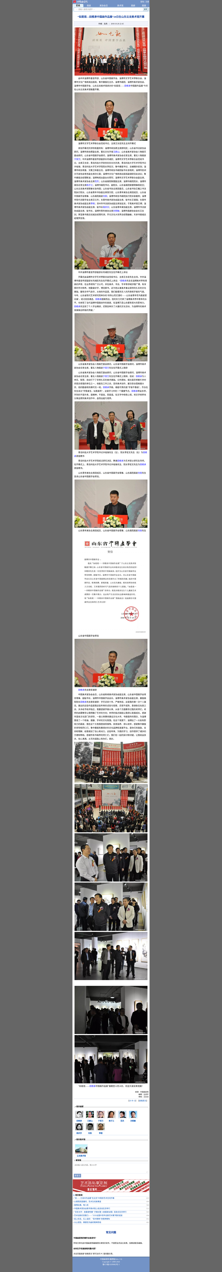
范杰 (97, 181)
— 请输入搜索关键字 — (85, 9)
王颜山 (116, 152)
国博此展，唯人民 (81, 1205)
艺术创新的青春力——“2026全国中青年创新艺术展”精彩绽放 (98, 1215)
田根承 (127, 86)
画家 (89, 5)
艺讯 (78, 5)
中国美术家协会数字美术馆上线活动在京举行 (92, 1208)
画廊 (133, 5)
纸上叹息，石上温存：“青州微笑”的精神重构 (92, 1219)
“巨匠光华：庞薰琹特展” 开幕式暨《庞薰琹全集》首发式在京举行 (100, 1212)
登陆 (142, 2)
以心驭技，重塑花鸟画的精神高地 (87, 1222)
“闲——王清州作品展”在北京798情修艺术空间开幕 (94, 1198)
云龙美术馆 (81, 1156)
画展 (144, 5)
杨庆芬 (106, 207)
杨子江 (89, 185)
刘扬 (105, 196)
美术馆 (120, 5)
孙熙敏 (116, 211)
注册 (147, 2)
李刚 (93, 203)
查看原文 (142, 1101)
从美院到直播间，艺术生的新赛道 (87, 1202)
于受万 (77, 159)
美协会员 (104, 5)
